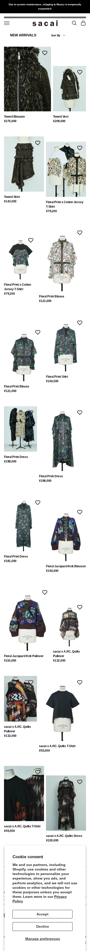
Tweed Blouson (14, 116)
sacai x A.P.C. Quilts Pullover (66, 654)
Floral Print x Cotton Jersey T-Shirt (64, 204)
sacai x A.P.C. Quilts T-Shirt (57, 746)
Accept (42, 914)
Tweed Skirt (12, 197)
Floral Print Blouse (51, 296)
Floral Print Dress (16, 457)
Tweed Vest (60, 116)
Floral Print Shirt (57, 376)
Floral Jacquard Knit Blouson (66, 566)
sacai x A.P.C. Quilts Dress (64, 836)
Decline (42, 926)
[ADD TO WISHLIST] (45, 53)
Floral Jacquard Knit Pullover (24, 656)
